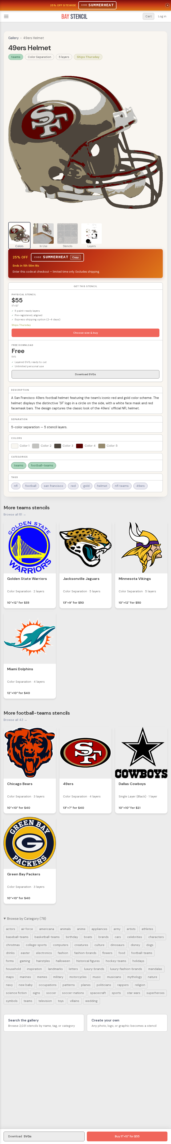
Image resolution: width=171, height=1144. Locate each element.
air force (27, 929)
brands (103, 937)
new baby (26, 985)
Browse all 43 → (15, 720)
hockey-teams (116, 961)
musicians (114, 977)
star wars (133, 993)
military (58, 977)
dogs (149, 945)
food (122, 953)
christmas (13, 945)
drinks (10, 953)
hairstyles (43, 961)
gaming (25, 961)
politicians (104, 985)
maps (10, 977)
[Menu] (6, 16)
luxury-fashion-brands (126, 969)
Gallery (13, 38)
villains (74, 1001)
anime (81, 929)
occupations (48, 985)
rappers (123, 985)
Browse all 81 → (15, 514)
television (45, 1001)
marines (25, 977)
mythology (134, 977)
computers (60, 945)
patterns (69, 985)
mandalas (155, 969)
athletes (147, 929)
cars (118, 937)
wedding (91, 1001)
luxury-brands (94, 969)
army (117, 929)
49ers (140, 486)
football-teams (42, 465)
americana (46, 929)
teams (15, 57)
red (73, 486)
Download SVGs (85, 374)
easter (25, 953)
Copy (75, 257)
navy (9, 985)
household (13, 969)
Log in (162, 16)
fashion (63, 953)
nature (152, 977)
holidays (138, 961)
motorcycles (78, 977)
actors (10, 929)
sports (116, 993)
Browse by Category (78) (26, 918)
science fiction (16, 993)
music (97, 977)
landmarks (55, 969)
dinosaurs (117, 945)
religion (140, 985)
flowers (107, 953)
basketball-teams (47, 937)
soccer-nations (73, 993)
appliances (99, 929)
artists (131, 929)
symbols (12, 1001)
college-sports (36, 945)
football (30, 486)
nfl (16, 486)
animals (65, 929)
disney (135, 945)
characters (156, 937)
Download (19, 1136)
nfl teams (122, 486)
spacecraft (98, 993)
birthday (72, 937)
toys (61, 1001)
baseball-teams (17, 937)
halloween (63, 961)
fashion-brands (85, 953)
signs (36, 993)
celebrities (134, 937)
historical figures (88, 961)
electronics (44, 953)
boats (88, 937)
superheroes (156, 993)
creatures (81, 945)
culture (99, 945)
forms (10, 961)
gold (86, 486)
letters (73, 969)
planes (86, 985)
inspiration (34, 969)
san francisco (53, 486)
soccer (51, 993)
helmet (102, 486)
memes (42, 977)
